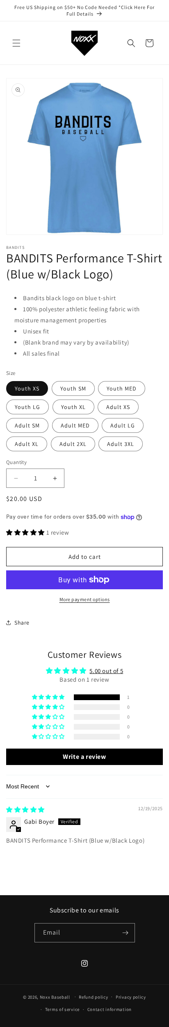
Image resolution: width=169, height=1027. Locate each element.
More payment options (84, 599)
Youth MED (122, 388)
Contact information (109, 1009)
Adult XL (27, 444)
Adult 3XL (120, 444)
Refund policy (93, 997)
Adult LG (122, 425)
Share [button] (22, 622)
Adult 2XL (73, 444)
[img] (25, 809)
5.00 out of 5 (106, 671)
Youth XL (73, 407)
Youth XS (27, 388)
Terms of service (62, 1009)
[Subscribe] (125, 932)
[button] (16, 43)
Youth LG (27, 407)
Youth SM (73, 388)
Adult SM (27, 425)
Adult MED (75, 425)
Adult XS (118, 407)
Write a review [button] (84, 756)
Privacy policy (131, 997)
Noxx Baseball (55, 996)
